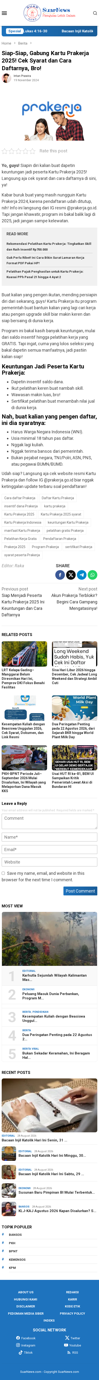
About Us (25, 1292)
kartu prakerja (54, 506)
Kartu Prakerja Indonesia (22, 522)
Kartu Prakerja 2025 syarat (61, 514)
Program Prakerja (45, 547)
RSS (75, 1352)
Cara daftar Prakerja (19, 498)
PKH (12, 1243)
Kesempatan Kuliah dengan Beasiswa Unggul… (53, 1018)
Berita (26, 1012)
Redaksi (72, 1292)
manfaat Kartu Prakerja (22, 531)
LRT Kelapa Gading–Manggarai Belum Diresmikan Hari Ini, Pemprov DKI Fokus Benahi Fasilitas (23, 678)
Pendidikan (40, 1012)
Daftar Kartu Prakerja (58, 498)
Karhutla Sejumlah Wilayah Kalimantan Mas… (54, 977)
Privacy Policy (72, 1313)
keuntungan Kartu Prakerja (68, 522)
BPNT (13, 1251)
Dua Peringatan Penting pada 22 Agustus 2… (57, 1037)
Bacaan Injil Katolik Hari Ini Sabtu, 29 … (51, 1174)
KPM (12, 1268)
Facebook (28, 1338)
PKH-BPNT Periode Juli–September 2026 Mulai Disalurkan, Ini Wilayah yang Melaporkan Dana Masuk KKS (24, 782)
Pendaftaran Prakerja (59, 539)
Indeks (49, 1320)
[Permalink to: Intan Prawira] (6, 77)
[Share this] (60, 575)
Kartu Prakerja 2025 (19, 514)
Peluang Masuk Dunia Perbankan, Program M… (50, 996)
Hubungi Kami (25, 1299)
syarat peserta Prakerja (22, 555)
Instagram (28, 1345)
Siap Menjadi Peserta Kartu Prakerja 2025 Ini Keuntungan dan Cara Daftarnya (23, 601)
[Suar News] (49, 12)
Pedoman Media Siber (25, 1313)
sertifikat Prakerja (78, 547)
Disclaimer (25, 1306)
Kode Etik (72, 1306)
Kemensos (17, 1259)
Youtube (75, 1345)
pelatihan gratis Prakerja (65, 531)
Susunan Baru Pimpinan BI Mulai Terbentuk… (57, 1192)
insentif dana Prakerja (21, 506)
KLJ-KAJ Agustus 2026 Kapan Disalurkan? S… (57, 1211)
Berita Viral (30, 1048)
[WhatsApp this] (92, 575)
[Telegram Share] (82, 575)
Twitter (75, 1338)
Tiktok (28, 1352)
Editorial (29, 971)
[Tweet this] (71, 575)
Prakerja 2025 (14, 547)
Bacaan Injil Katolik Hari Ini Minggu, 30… (52, 1155)
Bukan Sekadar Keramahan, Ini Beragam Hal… (56, 1055)
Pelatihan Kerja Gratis (20, 539)
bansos (15, 1235)
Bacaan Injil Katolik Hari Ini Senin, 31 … (34, 1140)
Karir (72, 1299)
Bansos (24, 1206)
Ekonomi (28, 989)
